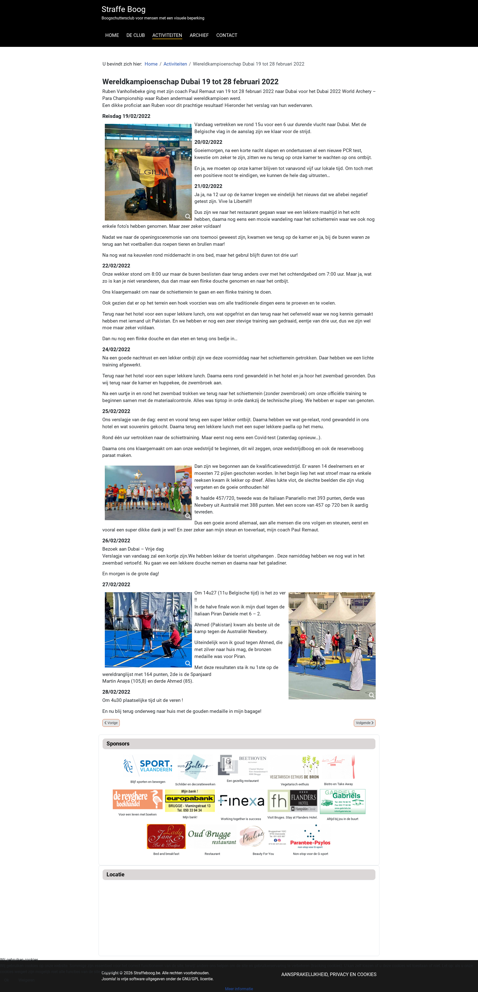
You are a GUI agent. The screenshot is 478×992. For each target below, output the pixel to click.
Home (112, 35)
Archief (199, 35)
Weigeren (26, 980)
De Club (135, 35)
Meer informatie (239, 989)
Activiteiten (167, 35)
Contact (226, 35)
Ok (6, 980)
